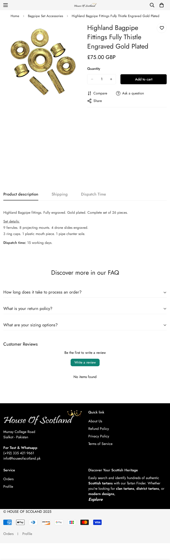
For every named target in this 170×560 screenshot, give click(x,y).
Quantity (93, 68)
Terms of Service (100, 443)
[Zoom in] (76, 31)
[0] (161, 5)
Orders (8, 479)
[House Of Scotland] (85, 5)
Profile (8, 486)
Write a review (85, 362)
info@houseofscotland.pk (22, 458)
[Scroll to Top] (161, 536)
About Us (95, 421)
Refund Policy (98, 428)
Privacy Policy (98, 436)
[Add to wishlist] (162, 28)
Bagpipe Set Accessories (45, 16)
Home (15, 16)
